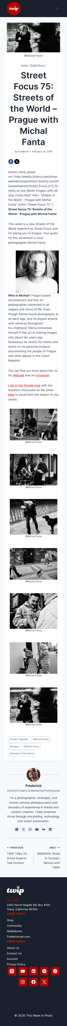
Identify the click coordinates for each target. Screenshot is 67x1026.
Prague (14, 746)
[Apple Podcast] (12, 971)
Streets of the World (22, 753)
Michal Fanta (41, 739)
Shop (10, 920)
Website (18, 375)
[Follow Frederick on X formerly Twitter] (23, 829)
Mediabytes (14, 931)
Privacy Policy (16, 964)
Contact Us (14, 953)
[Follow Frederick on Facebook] (17, 829)
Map (11, 394)
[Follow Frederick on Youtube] (37, 829)
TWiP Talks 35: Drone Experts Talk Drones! (17, 855)
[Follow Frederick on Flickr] (44, 829)
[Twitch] (55, 971)
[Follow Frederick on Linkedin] (50, 829)
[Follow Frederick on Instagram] (30, 829)
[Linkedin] (33, 971)
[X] (16, 161)
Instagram (42, 375)
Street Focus (31, 746)
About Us (13, 948)
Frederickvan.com (18, 936)
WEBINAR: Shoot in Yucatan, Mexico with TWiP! (48, 857)
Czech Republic (19, 739)
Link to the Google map (24, 385)
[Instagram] (23, 982)
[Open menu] (57, 8)
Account (12, 959)
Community (14, 925)
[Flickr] (44, 971)
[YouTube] (23, 971)
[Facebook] (10, 161)
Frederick (23, 151)
